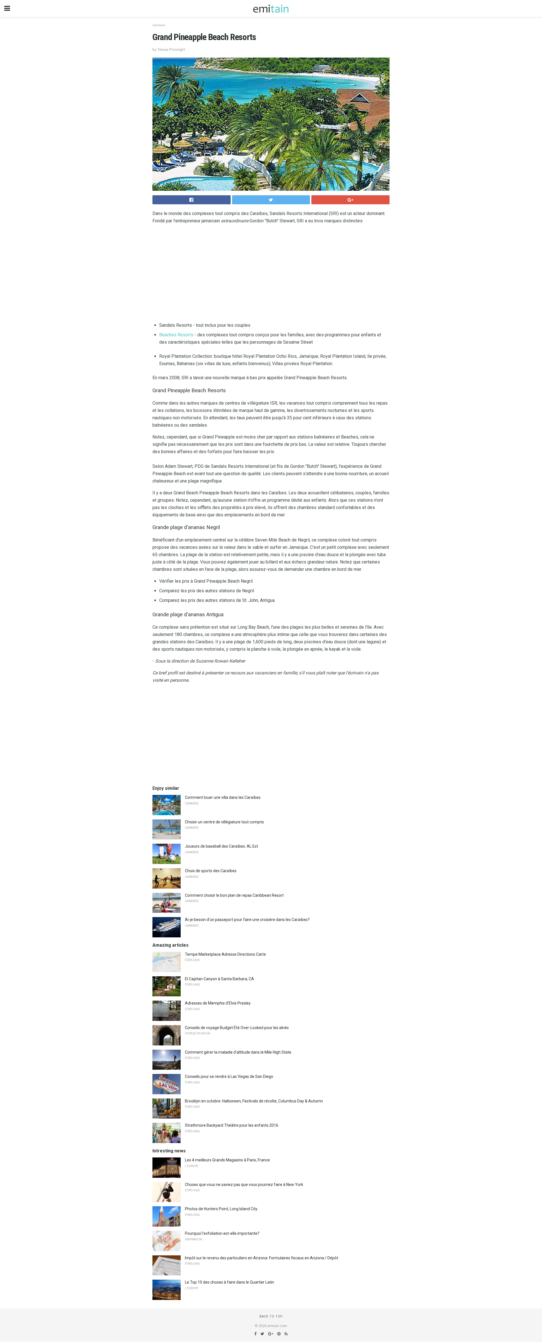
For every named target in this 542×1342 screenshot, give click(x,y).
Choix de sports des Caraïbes (211, 871)
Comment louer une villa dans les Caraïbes (223, 797)
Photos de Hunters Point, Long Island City (221, 1209)
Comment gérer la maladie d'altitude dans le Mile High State (238, 1052)
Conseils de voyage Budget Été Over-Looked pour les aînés (237, 1027)
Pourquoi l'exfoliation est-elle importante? (222, 1233)
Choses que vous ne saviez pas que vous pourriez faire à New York (244, 1184)
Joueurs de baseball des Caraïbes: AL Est (221, 846)
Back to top (271, 1316)
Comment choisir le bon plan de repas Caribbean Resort (234, 895)
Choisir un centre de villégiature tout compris (224, 822)
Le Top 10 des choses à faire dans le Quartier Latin (229, 1282)
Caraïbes (158, 25)
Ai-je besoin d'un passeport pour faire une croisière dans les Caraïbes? (247, 919)
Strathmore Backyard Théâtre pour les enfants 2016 (231, 1125)
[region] (271, 274)
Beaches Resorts (176, 334)
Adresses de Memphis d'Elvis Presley (218, 1003)
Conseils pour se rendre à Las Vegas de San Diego (229, 1076)
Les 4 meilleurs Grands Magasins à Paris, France (227, 1160)
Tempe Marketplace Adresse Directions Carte (225, 954)
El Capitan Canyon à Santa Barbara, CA (219, 979)
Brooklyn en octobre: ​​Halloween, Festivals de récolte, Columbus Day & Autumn (254, 1101)
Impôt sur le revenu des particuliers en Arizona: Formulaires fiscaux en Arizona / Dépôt (261, 1258)
